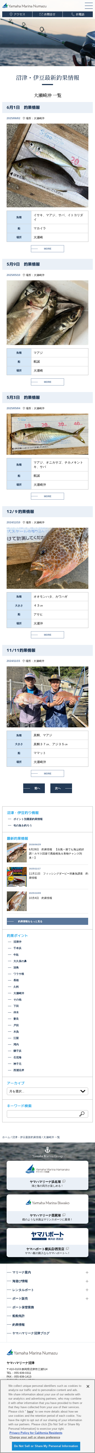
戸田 (16, 1025)
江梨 (16, 1038)
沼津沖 (17, 941)
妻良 (16, 1018)
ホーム (6, 1137)
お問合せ (49, 14)
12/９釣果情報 (20, 511)
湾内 (16, 1044)
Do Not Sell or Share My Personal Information (46, 1446)
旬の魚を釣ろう (22, 825)
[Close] (88, 1386)
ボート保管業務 (23, 1307)
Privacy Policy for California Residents (36, 1433)
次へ (58, 788)
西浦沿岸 (18, 1070)
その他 (17, 999)
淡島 (16, 967)
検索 (82, 1113)
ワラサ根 (18, 973)
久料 (16, 986)
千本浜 (17, 948)
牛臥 (16, 954)
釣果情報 (18, 1324)
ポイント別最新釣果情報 (28, 819)
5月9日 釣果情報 (23, 264)
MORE (47, 248)
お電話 (80, 14)
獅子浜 (17, 1050)
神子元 (17, 1063)
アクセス (19, 14)
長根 (16, 980)
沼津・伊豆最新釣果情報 (47, 77)
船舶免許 (18, 1316)
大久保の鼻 (20, 961)
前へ (37, 788)
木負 (16, 1031)
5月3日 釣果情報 (23, 397)
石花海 (17, 1057)
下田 (16, 1006)
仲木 (16, 1012)
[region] (47, 1416)
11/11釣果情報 (21, 650)
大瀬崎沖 (39, 118)
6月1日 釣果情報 (23, 107)
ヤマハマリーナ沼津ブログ (30, 1333)
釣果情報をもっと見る (30, 921)
